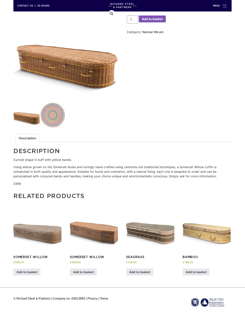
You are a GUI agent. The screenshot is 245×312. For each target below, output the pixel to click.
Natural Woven (152, 32)
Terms (104, 298)
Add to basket (152, 19)
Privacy (92, 298)
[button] (111, 13)
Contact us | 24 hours (33, 5)
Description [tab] (27, 138)
